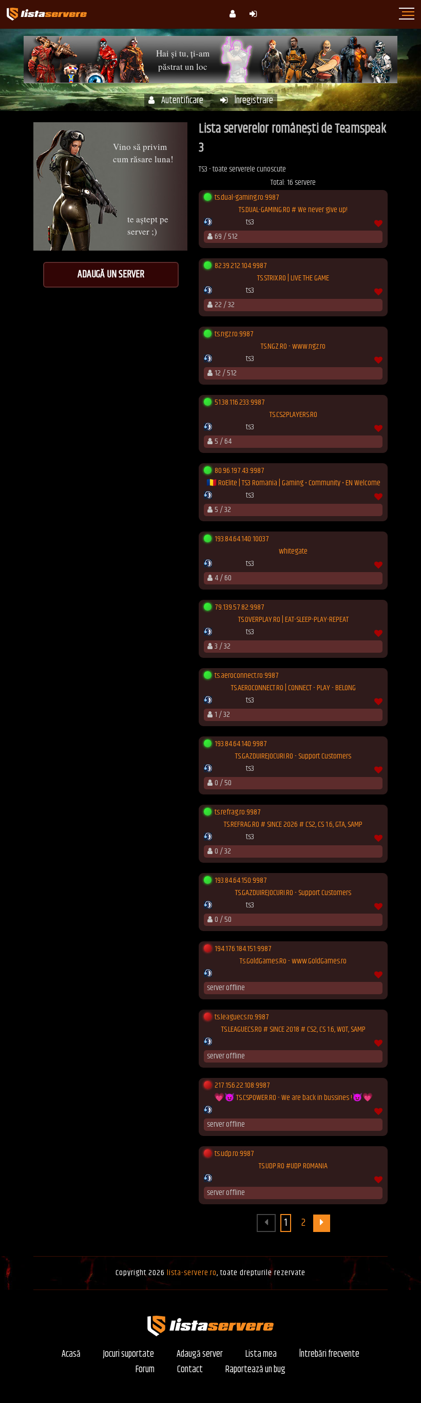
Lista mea (261, 1354)
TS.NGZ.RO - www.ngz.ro (293, 346)
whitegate (293, 551)
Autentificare (182, 101)
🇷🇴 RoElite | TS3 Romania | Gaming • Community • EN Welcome (293, 483)
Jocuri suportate (128, 1354)
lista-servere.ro (192, 1272)
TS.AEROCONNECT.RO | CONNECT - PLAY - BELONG (293, 688)
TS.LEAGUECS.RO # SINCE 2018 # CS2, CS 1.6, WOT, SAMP (293, 1029)
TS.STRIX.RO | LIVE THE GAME (293, 278)
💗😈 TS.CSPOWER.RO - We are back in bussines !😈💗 (293, 1098)
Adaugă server (200, 1354)
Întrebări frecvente (329, 1354)
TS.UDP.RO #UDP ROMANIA (293, 1166)
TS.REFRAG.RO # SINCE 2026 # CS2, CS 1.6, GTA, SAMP (293, 825)
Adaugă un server (111, 274)
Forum (145, 1370)
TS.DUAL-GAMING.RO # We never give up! (293, 210)
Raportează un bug (255, 1370)
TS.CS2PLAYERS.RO (293, 415)
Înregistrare (254, 101)
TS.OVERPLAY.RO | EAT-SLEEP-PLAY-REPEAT (293, 620)
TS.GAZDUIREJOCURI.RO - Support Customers (293, 756)
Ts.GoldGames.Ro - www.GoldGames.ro (293, 961)
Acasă (71, 1354)
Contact (190, 1370)
